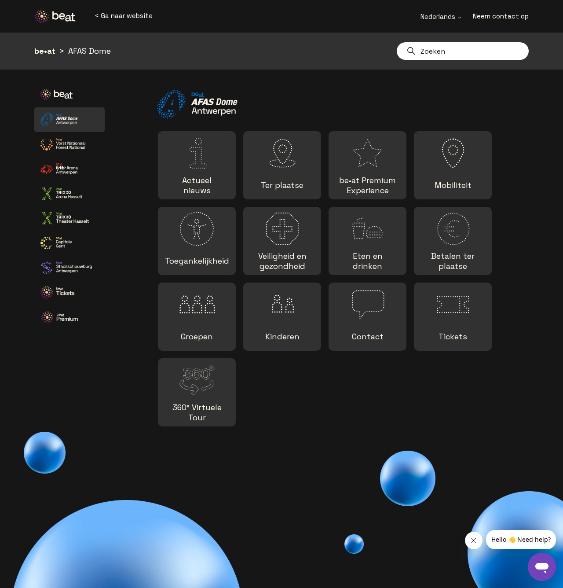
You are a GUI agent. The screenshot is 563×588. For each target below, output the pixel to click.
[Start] (58, 16)
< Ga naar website (124, 15)
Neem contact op (501, 16)
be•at (44, 51)
